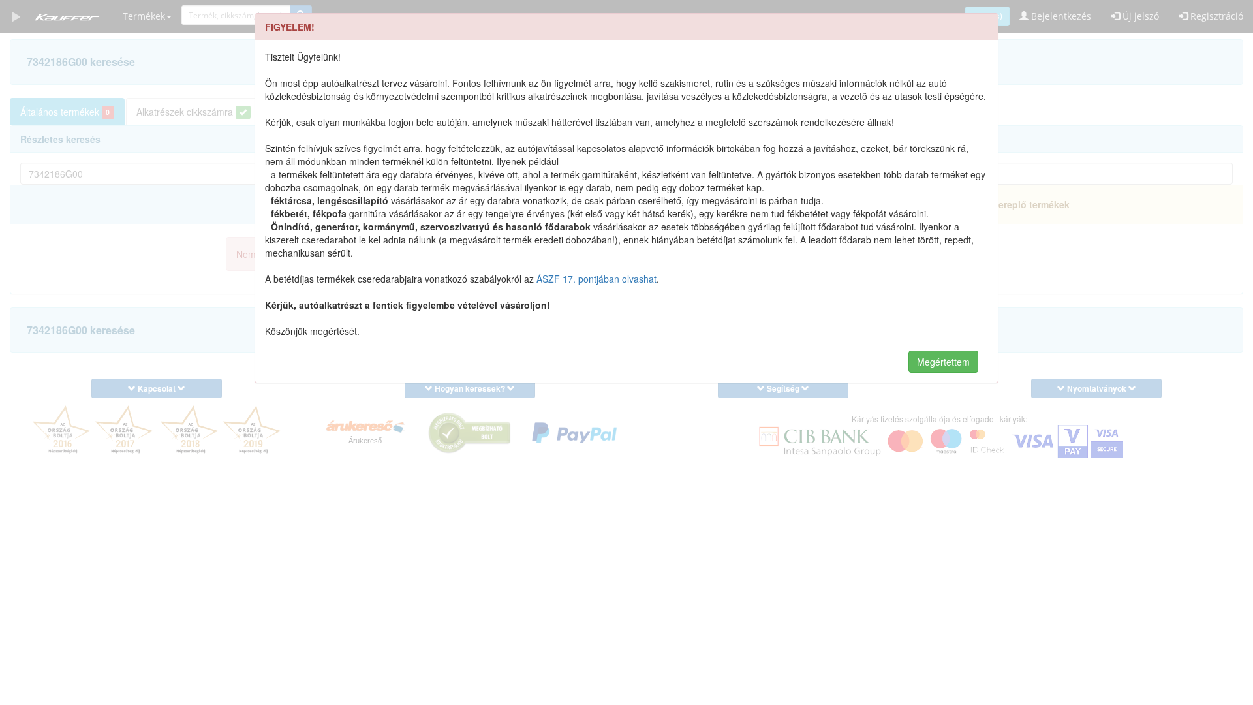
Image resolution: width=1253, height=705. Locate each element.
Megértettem (943, 361)
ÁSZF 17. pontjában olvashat (596, 278)
